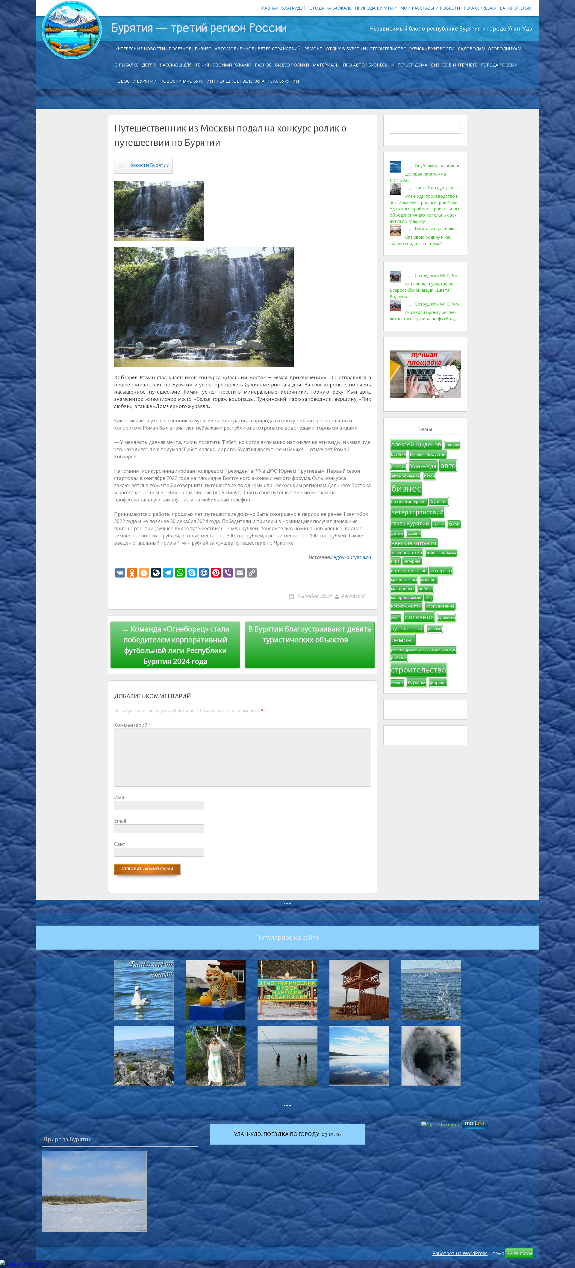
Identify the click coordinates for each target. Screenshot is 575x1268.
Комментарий (132, 725)
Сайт (119, 844)
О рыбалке (126, 65)
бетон (429, 476)
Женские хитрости (432, 49)
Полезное (180, 49)
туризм (416, 682)
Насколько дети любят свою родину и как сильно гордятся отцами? (423, 236)
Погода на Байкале (328, 8)
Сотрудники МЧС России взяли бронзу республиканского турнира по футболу (424, 311)
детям (397, 533)
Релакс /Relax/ (480, 8)
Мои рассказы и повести (430, 8)
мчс (429, 597)
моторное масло (406, 597)
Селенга (398, 466)
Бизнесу (378, 65)
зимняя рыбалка (441, 552)
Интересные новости (139, 49)
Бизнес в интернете (454, 65)
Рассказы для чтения (184, 65)
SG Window (519, 1253)
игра (395, 561)
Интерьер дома (409, 65)
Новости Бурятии (135, 81)
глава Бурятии (410, 523)
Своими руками (232, 65)
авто (448, 465)
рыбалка (399, 658)
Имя (119, 797)
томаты (397, 683)
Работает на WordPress (460, 1253)
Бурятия (398, 454)
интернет (412, 561)
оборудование (440, 606)
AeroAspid (352, 596)
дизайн (414, 533)
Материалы (326, 65)
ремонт (313, 49)
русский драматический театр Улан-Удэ (423, 650)
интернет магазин (408, 570)
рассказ (435, 628)
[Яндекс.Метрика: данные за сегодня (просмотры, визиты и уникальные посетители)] (21, 1264)
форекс (437, 682)
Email (120, 820)
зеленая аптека (406, 552)
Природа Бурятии (376, 8)
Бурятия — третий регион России (199, 28)
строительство (418, 669)
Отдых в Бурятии (346, 49)
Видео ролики (292, 65)
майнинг (429, 579)
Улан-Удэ (292, 8)
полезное (419, 617)
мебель (425, 588)
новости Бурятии (406, 606)
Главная (268, 8)
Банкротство (515, 8)
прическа (446, 617)
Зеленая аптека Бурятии (271, 81)
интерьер (441, 570)
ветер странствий (417, 512)
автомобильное (405, 476)
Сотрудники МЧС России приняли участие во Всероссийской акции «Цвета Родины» (424, 286)
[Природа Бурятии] (94, 1191)
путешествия (407, 628)
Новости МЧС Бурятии (186, 81)
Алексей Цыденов (416, 444)
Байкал (452, 445)
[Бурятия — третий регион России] (72, 30)
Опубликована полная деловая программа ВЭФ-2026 (425, 173)
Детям (149, 65)
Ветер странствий (279, 49)
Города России (499, 65)
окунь (396, 618)
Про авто (354, 65)
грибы (439, 524)
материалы (402, 588)
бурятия (439, 501)
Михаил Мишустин (427, 454)
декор (453, 524)
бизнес (406, 488)
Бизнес (203, 49)
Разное (263, 65)
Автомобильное (234, 49)
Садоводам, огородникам (489, 49)
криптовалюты (404, 579)
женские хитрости (413, 542)
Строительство (388, 49)
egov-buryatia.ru (352, 557)
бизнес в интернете (408, 501)
